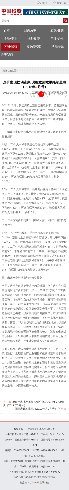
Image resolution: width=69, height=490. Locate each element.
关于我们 (7, 54)
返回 (60, 94)
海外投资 (34, 38)
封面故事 (30, 30)
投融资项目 (34, 46)
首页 (7, 30)
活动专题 (58, 46)
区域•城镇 (10, 46)
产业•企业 (57, 38)
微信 (44, 3)
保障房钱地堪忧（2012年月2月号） (40, 408)
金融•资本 (10, 38)
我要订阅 (61, 3)
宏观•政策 (57, 30)
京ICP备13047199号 (44, 477)
